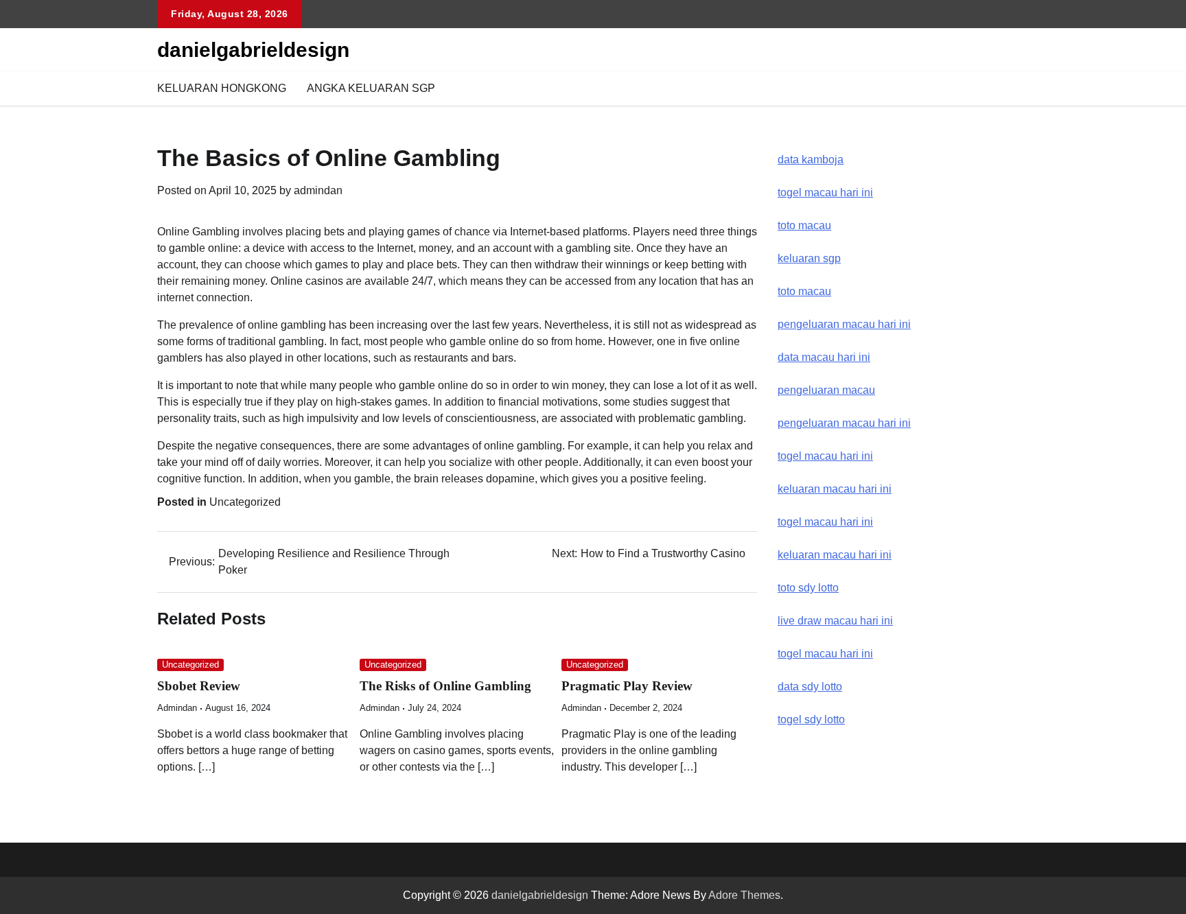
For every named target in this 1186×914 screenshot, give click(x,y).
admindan (318, 190)
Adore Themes (744, 895)
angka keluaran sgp (371, 88)
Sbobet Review (198, 686)
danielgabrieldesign (253, 49)
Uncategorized (245, 502)
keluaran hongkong (221, 88)
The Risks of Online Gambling (445, 686)
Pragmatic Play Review (627, 686)
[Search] (1018, 88)
